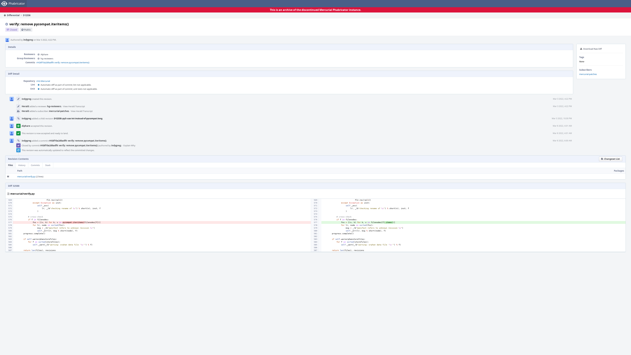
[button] (610, 159)
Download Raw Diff (592, 48)
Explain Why (129, 145)
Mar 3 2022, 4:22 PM (562, 98)
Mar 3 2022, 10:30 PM (562, 118)
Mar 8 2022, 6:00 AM (562, 140)
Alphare (44, 54)
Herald (25, 106)
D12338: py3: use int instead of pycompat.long (78, 118)
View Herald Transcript (74, 106)
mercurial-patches (588, 74)
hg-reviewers (47, 58)
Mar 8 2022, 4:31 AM (562, 125)
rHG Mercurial (43, 81)
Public (27, 29)
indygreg (28, 39)
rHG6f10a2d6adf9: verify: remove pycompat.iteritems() (62, 62)
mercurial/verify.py (26, 176)
